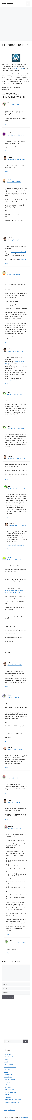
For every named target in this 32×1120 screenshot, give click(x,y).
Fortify (6, 1062)
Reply (6, 124)
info (5, 1084)
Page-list (7, 1069)
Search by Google (9, 1079)
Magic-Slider (8, 1074)
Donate (8, 52)
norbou (9, 179)
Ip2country (7, 1097)
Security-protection (10, 1067)
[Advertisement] (16, 24)
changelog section (10, 380)
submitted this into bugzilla (16, 545)
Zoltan (9, 557)
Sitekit (6, 1059)
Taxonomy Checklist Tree (11, 1102)
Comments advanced (10, 1092)
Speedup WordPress (9, 50)
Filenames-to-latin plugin (18, 252)
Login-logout (8, 1077)
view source (15, 52)
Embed (6, 1094)
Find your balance (9, 1110)
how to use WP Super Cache (13, 1099)
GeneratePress (24, 1117)
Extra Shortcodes (9, 1089)
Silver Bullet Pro (9, 1057)
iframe (6, 1072)
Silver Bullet (7, 1054)
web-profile (7, 4)
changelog (22, 259)
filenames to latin (18, 68)
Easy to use (7, 1087)
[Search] (25, 1041)
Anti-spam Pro (8, 1064)
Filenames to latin (9, 1082)
